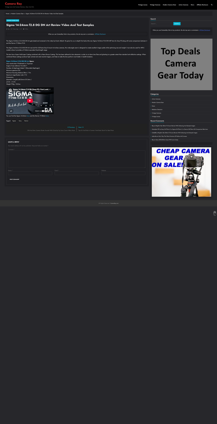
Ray (9, 29)
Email (57, 170)
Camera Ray (13, 3)
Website (103, 170)
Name (10, 170)
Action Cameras (183, 5)
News (192, 5)
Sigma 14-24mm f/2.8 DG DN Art (17, 61)
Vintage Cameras (155, 5)
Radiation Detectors (157, 109)
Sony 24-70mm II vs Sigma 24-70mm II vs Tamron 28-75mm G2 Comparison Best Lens (184, 129)
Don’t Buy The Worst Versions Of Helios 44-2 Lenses (173, 136)
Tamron (26, 121)
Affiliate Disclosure (202, 5)
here (28, 116)
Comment (11, 149)
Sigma (14, 121)
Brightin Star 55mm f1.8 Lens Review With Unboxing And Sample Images (175, 126)
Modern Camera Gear (169, 5)
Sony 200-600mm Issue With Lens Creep (167, 140)
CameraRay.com (114, 203)
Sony (20, 121)
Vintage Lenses (142, 5)
